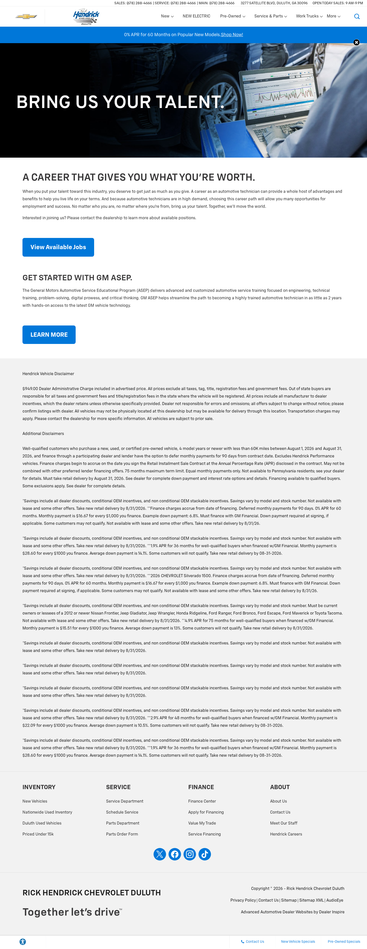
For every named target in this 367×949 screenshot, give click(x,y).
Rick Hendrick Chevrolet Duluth (316, 889)
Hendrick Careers (286, 835)
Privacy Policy (243, 901)
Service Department (124, 802)
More (332, 17)
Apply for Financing (206, 813)
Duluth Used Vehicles (41, 824)
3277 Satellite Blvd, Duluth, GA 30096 (274, 3)
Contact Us (280, 813)
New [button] (166, 17)
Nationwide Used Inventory (47, 813)
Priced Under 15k (38, 835)
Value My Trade (202, 824)
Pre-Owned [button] (230, 17)
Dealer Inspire (332, 912)
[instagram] (190, 854)
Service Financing (204, 835)
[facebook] (175, 854)
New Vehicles (34, 802)
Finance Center (202, 802)
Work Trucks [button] (307, 17)
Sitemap (289, 901)
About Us (278, 802)
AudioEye (334, 901)
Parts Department (122, 824)
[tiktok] (204, 854)
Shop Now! (232, 35)
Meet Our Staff (283, 824)
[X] (160, 854)
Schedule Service (122, 813)
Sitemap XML (311, 901)
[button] (357, 16)
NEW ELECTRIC (196, 16)
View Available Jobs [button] (58, 247)
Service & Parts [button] (268, 17)
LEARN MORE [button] (49, 335)
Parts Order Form (122, 835)
